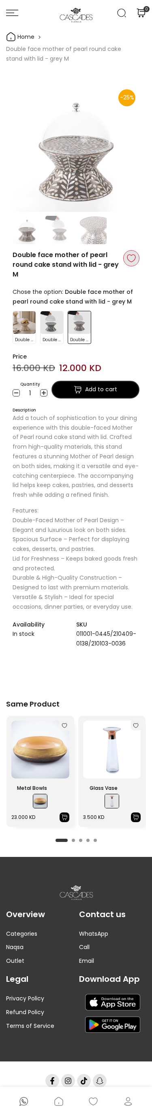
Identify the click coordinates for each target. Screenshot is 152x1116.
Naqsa (15, 947)
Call (84, 947)
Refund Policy (25, 1012)
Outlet (15, 961)
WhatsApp (93, 934)
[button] (131, 258)
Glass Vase (104, 788)
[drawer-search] (121, 13)
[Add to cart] (64, 817)
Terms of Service (30, 1026)
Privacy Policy (25, 998)
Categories (21, 934)
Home (25, 37)
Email (86, 961)
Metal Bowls (32, 788)
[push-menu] (12, 13)
